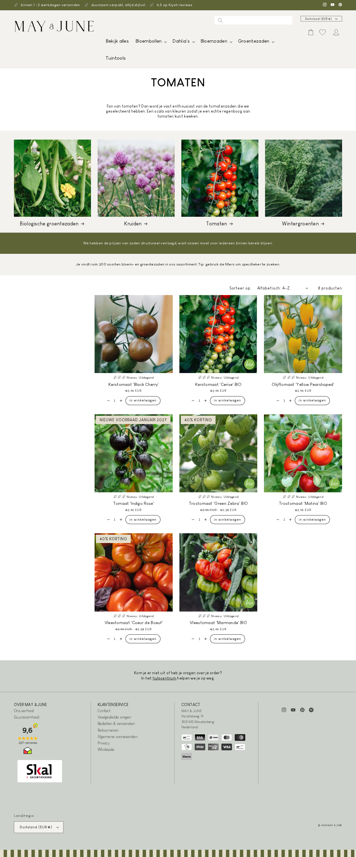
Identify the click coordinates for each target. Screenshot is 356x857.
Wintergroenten (300, 224)
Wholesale (106, 749)
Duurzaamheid (26, 717)
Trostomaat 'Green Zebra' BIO (218, 503)
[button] (150, 42)
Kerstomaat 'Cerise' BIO (218, 384)
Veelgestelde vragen (115, 717)
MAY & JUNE (335, 825)
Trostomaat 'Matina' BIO (303, 503)
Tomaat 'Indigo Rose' (133, 503)
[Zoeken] (220, 20)
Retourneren (108, 730)
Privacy (104, 743)
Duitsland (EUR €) (318, 18)
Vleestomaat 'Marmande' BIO (218, 622)
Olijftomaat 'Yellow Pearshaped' (303, 384)
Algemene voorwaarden (118, 736)
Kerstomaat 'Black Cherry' (133, 384)
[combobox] (253, 20)
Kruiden (133, 224)
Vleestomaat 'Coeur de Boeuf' (134, 622)
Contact (104, 711)
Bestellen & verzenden (116, 723)
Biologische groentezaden (49, 224)
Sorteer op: (240, 288)
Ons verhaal (24, 711)
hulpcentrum (164, 678)
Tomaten (216, 224)
